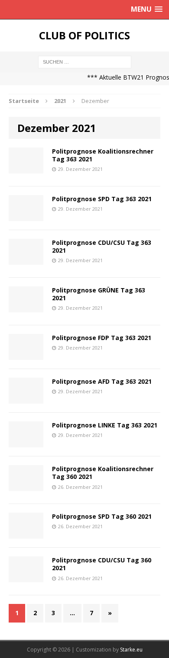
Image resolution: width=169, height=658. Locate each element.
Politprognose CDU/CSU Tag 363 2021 (101, 246)
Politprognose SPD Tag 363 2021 (102, 199)
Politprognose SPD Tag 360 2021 (102, 516)
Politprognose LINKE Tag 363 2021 (104, 425)
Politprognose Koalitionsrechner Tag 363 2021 (102, 155)
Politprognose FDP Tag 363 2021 (101, 338)
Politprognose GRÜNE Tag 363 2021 (98, 294)
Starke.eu (131, 649)
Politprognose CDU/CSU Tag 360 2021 (101, 564)
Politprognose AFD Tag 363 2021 (102, 381)
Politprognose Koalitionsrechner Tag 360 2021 (102, 473)
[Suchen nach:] (84, 61)
